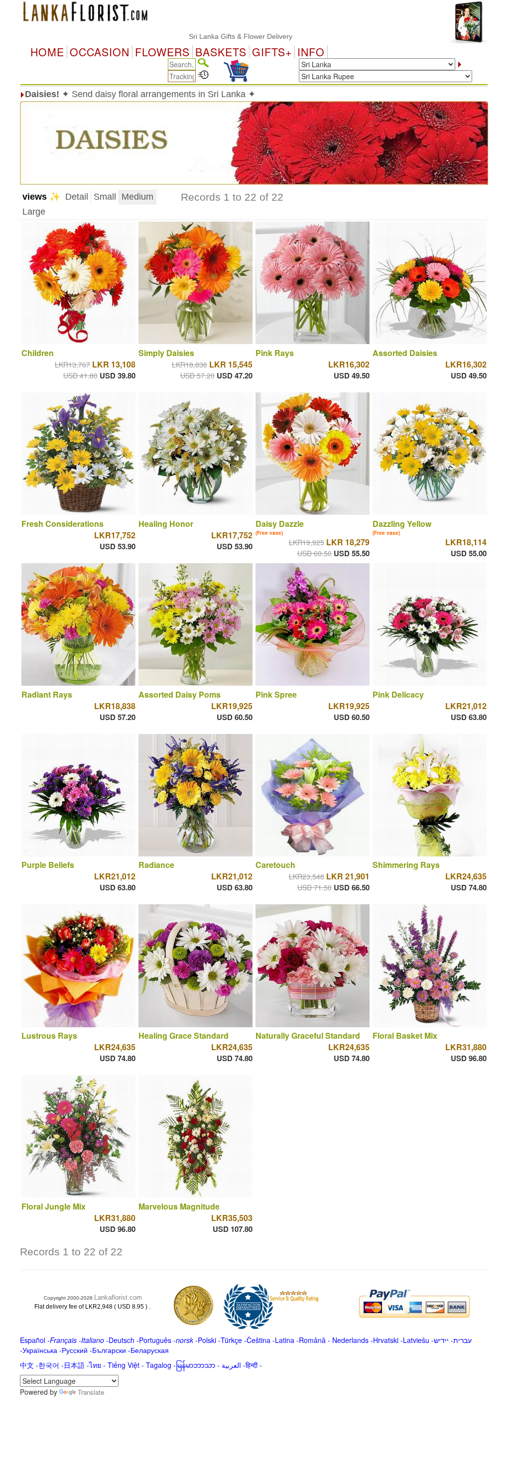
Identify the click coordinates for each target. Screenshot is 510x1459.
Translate (91, 1392)
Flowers (162, 51)
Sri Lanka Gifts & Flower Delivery (207, 36)
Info (311, 51)
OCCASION (99, 51)
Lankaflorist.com (118, 1297)
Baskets (221, 51)
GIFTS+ (272, 51)
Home (47, 51)
